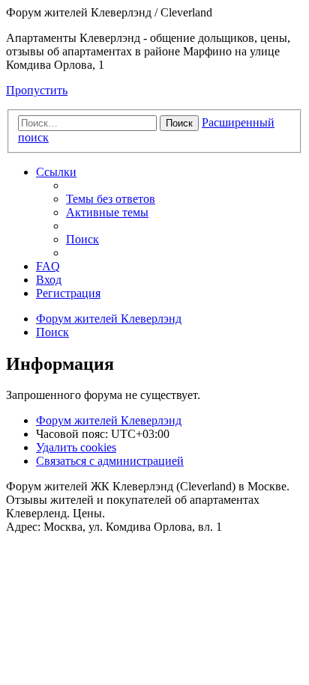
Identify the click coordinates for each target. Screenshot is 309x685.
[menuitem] (110, 198)
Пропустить (37, 90)
